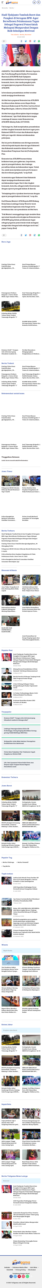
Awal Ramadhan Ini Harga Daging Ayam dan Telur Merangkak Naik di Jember (31, 638)
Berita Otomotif (23, 862)
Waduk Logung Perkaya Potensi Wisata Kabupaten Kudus (31, 1010)
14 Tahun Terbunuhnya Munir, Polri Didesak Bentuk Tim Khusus (25, 694)
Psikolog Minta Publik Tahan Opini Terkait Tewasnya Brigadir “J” (9, 315)
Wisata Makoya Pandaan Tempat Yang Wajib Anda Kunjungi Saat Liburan (31, 969)
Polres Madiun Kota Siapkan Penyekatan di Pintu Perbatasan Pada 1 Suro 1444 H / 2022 (30, 490)
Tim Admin (15, 34)
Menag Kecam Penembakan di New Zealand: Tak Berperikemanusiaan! (25, 670)
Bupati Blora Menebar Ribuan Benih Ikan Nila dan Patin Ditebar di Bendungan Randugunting (10, 1010)
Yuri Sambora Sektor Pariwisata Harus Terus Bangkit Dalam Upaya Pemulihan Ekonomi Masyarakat (10, 969)
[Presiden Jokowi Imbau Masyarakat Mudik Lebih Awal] (7, 1225)
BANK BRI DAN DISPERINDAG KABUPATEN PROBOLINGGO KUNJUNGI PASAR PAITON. (8, 630)
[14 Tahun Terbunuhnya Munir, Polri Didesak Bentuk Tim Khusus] (7, 695)
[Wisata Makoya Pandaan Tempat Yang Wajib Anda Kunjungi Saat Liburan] (31, 960)
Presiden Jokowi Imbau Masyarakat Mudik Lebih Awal (25, 1223)
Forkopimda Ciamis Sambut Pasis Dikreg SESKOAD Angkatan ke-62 (31, 804)
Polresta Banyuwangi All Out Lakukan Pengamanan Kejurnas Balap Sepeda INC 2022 (31, 1122)
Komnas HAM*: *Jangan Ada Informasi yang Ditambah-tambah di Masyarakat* (10, 352)
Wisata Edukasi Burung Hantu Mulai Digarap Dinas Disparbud (10, 990)
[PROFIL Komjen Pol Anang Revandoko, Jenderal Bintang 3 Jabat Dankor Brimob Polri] (11, 815)
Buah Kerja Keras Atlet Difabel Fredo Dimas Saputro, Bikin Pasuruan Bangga (30, 1163)
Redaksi (7, 1267)
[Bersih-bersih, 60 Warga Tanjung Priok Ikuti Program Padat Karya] (7, 678)
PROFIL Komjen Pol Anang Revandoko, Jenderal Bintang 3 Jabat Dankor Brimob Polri (11, 824)
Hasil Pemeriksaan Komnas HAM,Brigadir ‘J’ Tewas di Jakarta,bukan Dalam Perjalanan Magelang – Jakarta (31, 266)
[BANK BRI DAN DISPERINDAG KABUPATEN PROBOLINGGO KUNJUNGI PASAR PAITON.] (11, 621)
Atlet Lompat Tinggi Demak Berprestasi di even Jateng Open (9, 1143)
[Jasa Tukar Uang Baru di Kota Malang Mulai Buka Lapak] (11, 580)
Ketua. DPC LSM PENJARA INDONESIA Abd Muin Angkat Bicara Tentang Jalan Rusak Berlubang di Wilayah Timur (26, 911)
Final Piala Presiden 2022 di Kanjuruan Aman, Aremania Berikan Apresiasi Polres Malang (31, 1143)
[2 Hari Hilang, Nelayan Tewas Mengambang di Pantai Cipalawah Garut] (7, 686)
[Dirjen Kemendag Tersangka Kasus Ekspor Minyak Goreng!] (7, 1245)
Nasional (28, 34)
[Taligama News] (11, 2)
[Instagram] (23, 1276)
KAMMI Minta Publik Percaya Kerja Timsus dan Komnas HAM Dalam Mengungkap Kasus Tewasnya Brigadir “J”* (31, 323)
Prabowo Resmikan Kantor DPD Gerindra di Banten (24, 701)
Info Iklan (33, 1267)
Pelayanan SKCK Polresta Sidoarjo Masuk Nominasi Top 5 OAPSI (10, 489)
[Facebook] (11, 1276)
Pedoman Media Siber (20, 1267)
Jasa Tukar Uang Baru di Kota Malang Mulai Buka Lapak (10, 589)
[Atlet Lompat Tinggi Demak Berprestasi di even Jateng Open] (11, 1134)
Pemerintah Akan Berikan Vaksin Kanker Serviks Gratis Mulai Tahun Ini (26, 1232)
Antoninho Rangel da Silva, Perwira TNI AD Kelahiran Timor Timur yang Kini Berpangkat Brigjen (26, 1214)
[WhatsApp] (27, 1276)
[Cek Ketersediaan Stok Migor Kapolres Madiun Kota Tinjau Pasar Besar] (31, 580)
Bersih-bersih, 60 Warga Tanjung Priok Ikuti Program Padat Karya (26, 677)
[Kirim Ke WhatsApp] (38, 41)
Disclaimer (32, 1270)
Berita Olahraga (8, 862)
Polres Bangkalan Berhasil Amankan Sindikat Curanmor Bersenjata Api (8, 518)
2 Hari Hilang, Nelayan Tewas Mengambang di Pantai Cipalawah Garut (25, 686)
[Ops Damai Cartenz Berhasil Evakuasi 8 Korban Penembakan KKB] (7, 902)
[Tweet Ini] (25, 41)
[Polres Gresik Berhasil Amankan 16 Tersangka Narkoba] (31, 505)
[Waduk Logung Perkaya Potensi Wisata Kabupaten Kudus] (31, 1001)
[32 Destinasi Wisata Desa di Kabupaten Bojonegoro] (31, 981)
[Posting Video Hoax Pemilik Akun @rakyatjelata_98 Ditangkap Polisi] (11, 253)
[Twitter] (15, 1276)
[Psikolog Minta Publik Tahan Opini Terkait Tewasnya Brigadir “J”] (11, 306)
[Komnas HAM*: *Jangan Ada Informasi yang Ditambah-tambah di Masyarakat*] (11, 339)
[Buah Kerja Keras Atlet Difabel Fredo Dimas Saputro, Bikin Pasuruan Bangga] (31, 1154)
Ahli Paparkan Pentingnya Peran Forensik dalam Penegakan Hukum (25, 888)
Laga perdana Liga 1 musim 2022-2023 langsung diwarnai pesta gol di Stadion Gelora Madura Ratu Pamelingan (10, 1122)
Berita (22, 34)
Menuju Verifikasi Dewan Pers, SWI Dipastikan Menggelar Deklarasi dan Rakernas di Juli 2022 (31, 845)
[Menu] (3, 2)
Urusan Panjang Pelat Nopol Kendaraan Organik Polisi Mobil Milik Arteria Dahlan (26, 932)
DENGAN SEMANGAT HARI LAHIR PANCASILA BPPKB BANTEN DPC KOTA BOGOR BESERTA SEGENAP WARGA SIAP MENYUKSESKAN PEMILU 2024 (31, 824)
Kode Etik (10, 1270)
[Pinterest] (19, 1276)
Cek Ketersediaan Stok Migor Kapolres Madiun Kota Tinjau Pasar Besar (30, 589)
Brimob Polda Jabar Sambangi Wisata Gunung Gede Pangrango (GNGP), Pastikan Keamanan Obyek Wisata (10, 845)
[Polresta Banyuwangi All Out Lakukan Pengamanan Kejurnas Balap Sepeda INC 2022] (31, 1113)
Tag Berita (6, 866)
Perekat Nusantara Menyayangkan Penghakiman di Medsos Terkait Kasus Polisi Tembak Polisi (30, 352)
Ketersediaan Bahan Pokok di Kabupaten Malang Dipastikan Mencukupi (9, 609)
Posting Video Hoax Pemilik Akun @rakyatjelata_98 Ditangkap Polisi (8, 266)
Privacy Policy (20, 1270)
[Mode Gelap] (34, 2)
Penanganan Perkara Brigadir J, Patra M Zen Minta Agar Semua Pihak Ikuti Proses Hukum (10, 295)
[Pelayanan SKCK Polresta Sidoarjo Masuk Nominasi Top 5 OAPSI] (11, 481)
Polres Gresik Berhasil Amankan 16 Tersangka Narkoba (30, 518)
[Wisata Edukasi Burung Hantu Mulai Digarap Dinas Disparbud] (11, 981)
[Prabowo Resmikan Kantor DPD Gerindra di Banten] (7, 703)
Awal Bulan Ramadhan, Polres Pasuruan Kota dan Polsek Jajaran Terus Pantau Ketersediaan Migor (31, 609)
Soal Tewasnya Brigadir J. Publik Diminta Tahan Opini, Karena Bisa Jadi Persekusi (31, 295)
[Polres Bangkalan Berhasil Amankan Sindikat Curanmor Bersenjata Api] (11, 505)
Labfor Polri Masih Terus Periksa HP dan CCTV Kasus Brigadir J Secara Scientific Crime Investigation (26, 879)
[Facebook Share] (21, 41)
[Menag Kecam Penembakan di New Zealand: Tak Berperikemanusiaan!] (7, 671)
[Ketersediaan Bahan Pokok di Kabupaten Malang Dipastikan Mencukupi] (11, 600)
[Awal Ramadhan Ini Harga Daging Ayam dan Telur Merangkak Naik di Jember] (31, 625)
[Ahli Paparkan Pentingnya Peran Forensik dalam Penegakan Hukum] (7, 891)
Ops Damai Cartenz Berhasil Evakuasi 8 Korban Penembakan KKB (26, 900)
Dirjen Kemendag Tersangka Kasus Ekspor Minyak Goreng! (25, 1242)
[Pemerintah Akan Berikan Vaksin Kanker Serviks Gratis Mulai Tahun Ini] (7, 1234)
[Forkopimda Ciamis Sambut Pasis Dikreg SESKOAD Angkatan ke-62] (31, 795)
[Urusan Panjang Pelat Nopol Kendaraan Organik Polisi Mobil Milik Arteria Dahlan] (7, 933)
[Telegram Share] (34, 41)
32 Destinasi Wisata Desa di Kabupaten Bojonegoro (31, 989)
